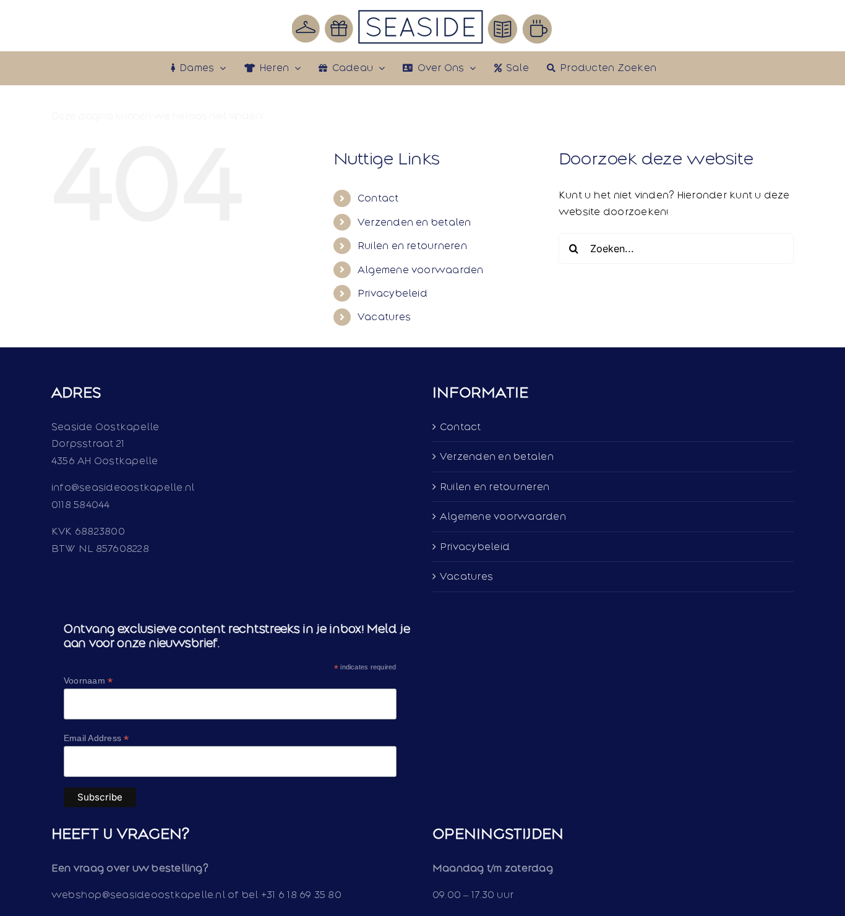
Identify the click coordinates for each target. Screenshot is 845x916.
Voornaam (88, 681)
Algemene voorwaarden (421, 269)
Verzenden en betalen (414, 222)
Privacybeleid (392, 293)
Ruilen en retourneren (412, 245)
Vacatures (384, 316)
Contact (378, 198)
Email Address (96, 738)
